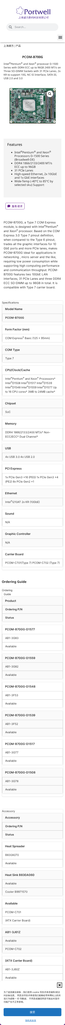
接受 (32, 1012)
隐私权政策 (30, 1020)
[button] (59, 985)
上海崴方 (9, 45)
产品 (18, 45)
